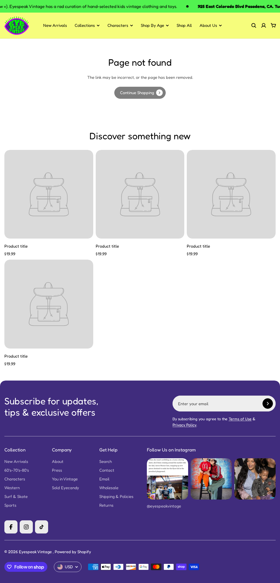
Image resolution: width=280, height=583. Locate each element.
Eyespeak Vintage (36, 551)
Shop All (184, 25)
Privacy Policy (184, 424)
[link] (140, 93)
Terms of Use (240, 418)
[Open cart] (273, 25)
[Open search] (254, 25)
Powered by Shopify (73, 551)
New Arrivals (55, 25)
